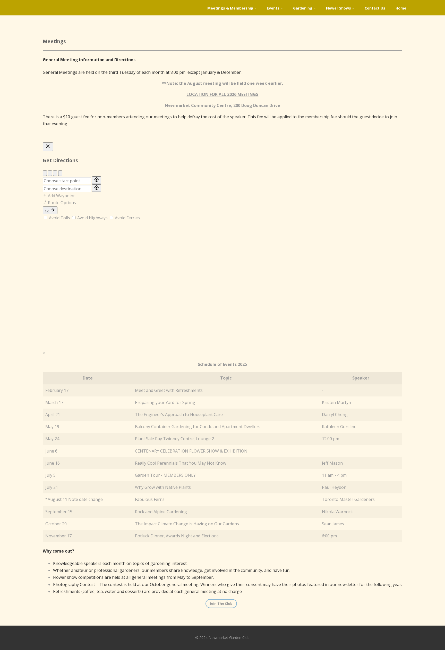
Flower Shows (338, 8)
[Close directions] (48, 146)
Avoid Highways (92, 218)
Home (401, 8)
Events (273, 8)
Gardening (302, 8)
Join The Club (221, 603)
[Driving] (45, 173)
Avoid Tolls (59, 218)
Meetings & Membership (230, 8)
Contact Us (375, 8)
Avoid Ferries (127, 218)
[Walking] (50, 173)
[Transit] (60, 173)
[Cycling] (55, 173)
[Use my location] (96, 180)
